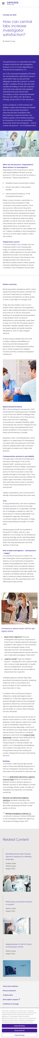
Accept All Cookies (19, 1026)
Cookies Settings (19, 1035)
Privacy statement (9, 991)
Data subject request (10, 999)
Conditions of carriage (11, 1004)
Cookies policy (8, 995)
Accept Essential (19, 1030)
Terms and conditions (10, 986)
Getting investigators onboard (16, 813)
